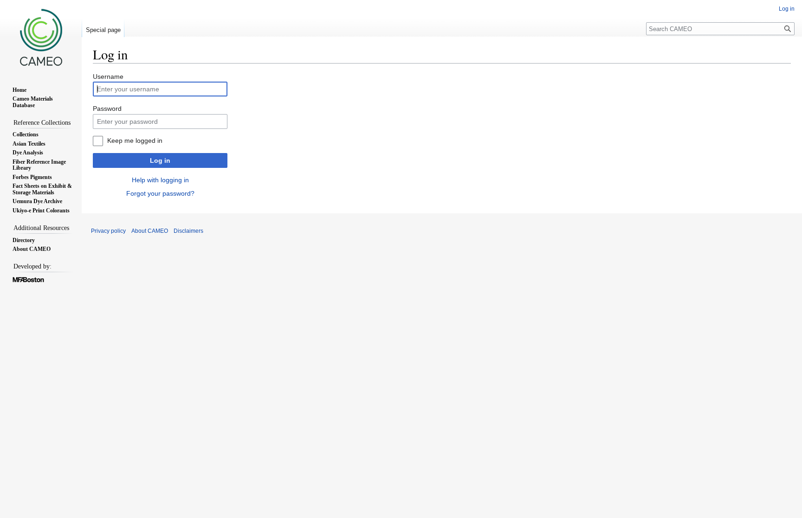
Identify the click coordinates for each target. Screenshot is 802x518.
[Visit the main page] (41, 37)
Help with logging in (160, 180)
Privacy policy (108, 231)
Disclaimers (188, 231)
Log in (160, 160)
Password (107, 108)
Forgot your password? (160, 193)
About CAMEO (149, 231)
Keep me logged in (134, 140)
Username (108, 76)
